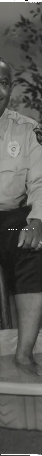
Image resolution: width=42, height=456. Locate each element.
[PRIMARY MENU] (40, 2)
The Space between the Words (32, 2)
